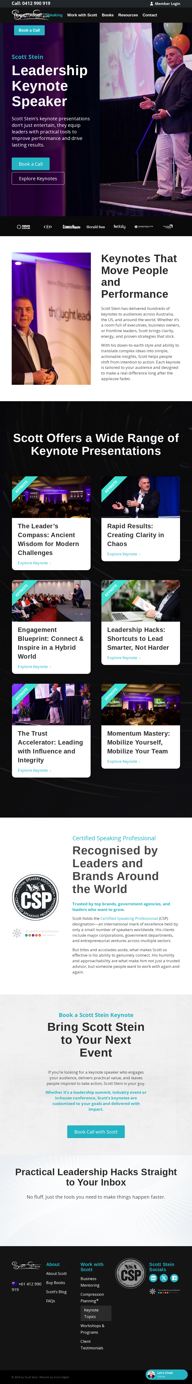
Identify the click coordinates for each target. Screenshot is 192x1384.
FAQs (50, 1300)
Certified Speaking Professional (129, 918)
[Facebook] (174, 1278)
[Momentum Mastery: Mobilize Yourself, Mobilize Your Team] (140, 704)
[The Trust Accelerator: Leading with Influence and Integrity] (51, 704)
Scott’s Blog (56, 1291)
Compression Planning (92, 1297)
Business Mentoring (90, 1282)
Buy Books (55, 1282)
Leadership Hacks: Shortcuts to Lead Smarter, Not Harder (138, 638)
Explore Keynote (33, 562)
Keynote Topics (91, 1313)
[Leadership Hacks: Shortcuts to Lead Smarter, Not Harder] (140, 601)
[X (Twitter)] (164, 1278)
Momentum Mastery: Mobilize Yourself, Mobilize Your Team (138, 742)
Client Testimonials (92, 1345)
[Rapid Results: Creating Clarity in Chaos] (140, 497)
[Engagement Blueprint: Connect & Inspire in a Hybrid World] (51, 601)
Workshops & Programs (92, 1329)
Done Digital (61, 1377)
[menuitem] (164, 3)
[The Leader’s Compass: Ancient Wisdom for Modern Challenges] (51, 497)
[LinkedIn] (153, 1278)
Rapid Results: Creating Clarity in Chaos (135, 534)
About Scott (56, 1273)
